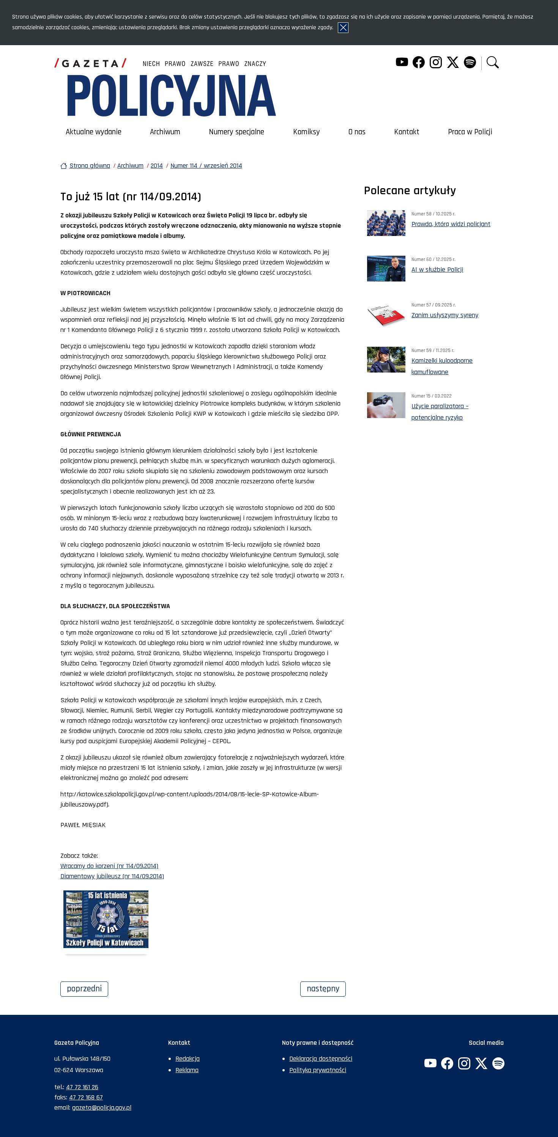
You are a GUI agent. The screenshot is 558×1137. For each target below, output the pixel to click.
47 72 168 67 (86, 1097)
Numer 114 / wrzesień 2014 (206, 165)
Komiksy (306, 132)
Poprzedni (87, 988)
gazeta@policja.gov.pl (101, 1107)
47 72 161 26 (82, 1087)
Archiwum (165, 132)
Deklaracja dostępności (320, 1058)
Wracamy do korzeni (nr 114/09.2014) (109, 866)
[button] (492, 63)
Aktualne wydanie (93, 132)
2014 (157, 165)
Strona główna (89, 165)
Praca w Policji (470, 132)
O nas (357, 132)
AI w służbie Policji (437, 269)
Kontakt (406, 132)
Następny (326, 988)
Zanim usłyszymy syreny (444, 315)
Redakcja (187, 1058)
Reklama (187, 1070)
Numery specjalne (236, 132)
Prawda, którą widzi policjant (450, 224)
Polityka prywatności (317, 1070)
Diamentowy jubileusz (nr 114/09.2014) (112, 876)
